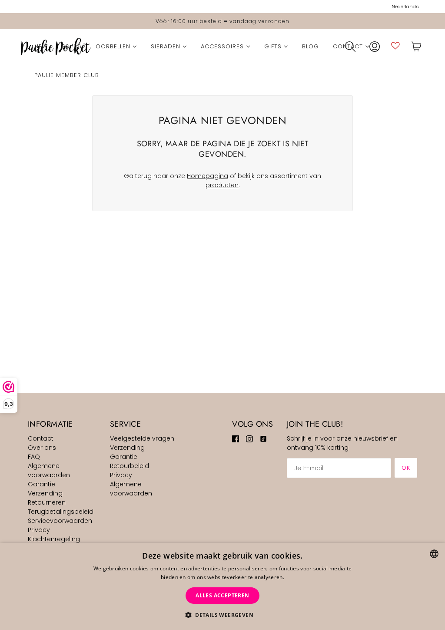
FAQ (34, 456)
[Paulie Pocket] (56, 46)
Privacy (39, 530)
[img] (235, 439)
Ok (406, 468)
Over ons (42, 447)
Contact (40, 438)
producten (222, 185)
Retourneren (47, 502)
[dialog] (222, 586)
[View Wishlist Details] (395, 45)
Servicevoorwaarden (60, 520)
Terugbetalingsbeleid (60, 511)
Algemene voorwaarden (49, 470)
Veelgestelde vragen (142, 438)
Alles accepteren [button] (222, 595)
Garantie (41, 484)
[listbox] (434, 553)
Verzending (45, 493)
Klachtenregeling (54, 539)
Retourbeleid (129, 466)
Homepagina (207, 176)
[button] (222, 615)
